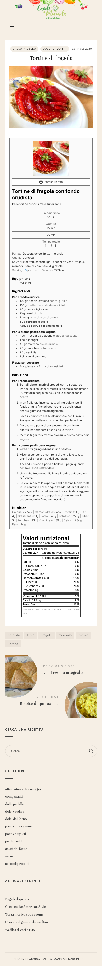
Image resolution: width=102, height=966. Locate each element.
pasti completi (15, 834)
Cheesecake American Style (25, 907)
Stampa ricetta (53, 181)
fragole (46, 635)
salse (9, 856)
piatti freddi (13, 841)
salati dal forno (16, 849)
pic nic (83, 635)
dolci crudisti (55, 48)
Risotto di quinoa (51, 701)
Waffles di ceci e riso (20, 930)
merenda (65, 635)
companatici (14, 797)
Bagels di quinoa (17, 899)
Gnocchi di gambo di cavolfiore (27, 922)
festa (30, 635)
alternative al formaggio (23, 789)
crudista (14, 635)
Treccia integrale (51, 670)
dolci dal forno (16, 819)
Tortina (13, 644)
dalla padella (24, 48)
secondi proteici (17, 864)
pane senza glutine (18, 826)
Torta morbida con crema (24, 915)
